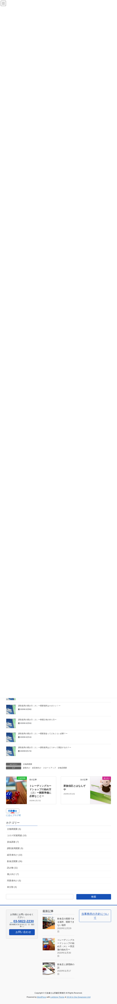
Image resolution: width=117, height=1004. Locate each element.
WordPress (41, 997)
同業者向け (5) (14, 880)
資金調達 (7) (13, 842)
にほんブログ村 (13, 815)
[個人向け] (100, 781)
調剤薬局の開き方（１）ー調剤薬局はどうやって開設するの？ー (44, 747)
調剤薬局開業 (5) (15, 848)
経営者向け (36, 768)
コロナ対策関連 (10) (17, 835)
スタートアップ (49, 768)
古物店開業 (62, 768)
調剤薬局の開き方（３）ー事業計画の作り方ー (37, 720)
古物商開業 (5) (14, 829)
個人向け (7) (13, 874)
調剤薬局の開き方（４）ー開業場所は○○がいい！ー (39, 706)
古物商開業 (27, 764)
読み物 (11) (12, 867)
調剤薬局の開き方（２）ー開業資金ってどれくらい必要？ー (42, 734)
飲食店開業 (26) (14, 861)
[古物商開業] (16, 781)
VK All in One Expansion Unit (78, 997)
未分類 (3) (12, 887)
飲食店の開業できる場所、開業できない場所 (65, 921)
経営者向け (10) (14, 855)
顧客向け (26, 768)
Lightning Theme (57, 997)
